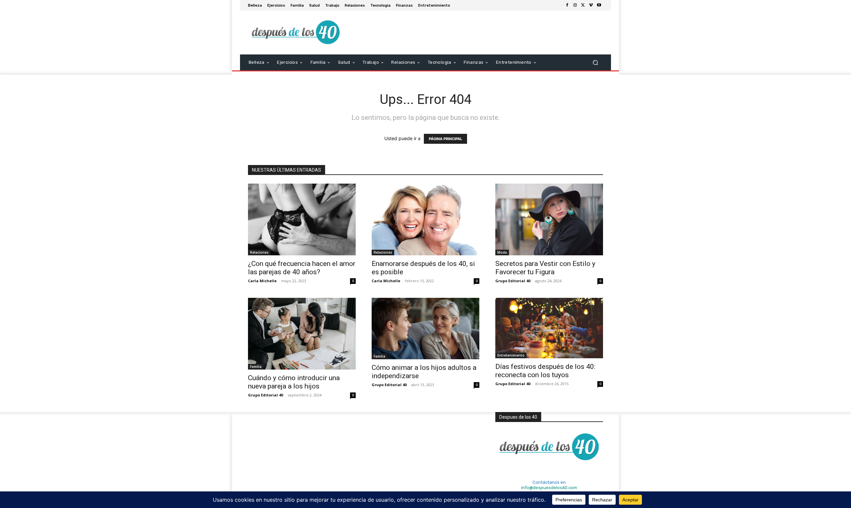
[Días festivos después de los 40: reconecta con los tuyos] (549, 328)
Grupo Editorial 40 (512, 280)
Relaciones (259, 252)
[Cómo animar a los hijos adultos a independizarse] (425, 328)
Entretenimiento (511, 355)
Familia (256, 366)
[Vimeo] (591, 5)
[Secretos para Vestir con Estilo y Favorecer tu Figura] (549, 219)
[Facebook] (567, 5)
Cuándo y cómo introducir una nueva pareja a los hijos (294, 382)
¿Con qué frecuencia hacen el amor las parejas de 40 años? (301, 268)
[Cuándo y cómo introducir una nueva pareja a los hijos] (302, 334)
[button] (595, 62)
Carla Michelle (262, 280)
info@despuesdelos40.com (549, 487)
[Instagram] (575, 5)
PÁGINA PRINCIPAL (445, 138)
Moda (502, 252)
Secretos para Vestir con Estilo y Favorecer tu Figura (545, 268)
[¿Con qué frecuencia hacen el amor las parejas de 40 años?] (302, 219)
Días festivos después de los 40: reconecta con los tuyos (545, 371)
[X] (583, 5)
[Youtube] (599, 5)
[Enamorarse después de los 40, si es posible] (425, 219)
